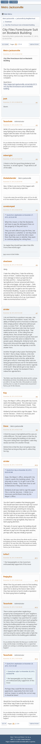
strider (6, 309)
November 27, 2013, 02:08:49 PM (12, 102)
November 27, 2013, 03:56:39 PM (12, 210)
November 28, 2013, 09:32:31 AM (12, 429)
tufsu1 (6, 554)
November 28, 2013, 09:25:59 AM (12, 396)
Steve (5, 426)
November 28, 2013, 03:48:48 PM (12, 558)
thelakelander (9, 178)
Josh (5, 98)
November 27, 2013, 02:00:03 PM (12, 54)
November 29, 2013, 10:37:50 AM (12, 658)
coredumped (9, 206)
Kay (5, 393)
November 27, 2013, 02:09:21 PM (12, 125)
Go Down (5, 44)
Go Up (4, 724)
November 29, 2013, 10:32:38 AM (12, 607)
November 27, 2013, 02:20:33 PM (12, 181)
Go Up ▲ (28, 737)
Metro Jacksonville (12, 7)
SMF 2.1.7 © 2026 (15, 739)
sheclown (7, 261)
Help (11, 737)
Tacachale (7, 121)
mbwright (7, 155)
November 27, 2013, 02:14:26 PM (12, 159)
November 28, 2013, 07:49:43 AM (12, 265)
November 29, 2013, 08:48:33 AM (12, 580)
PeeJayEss (7, 576)
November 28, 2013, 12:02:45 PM (12, 465)
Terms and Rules (19, 737)
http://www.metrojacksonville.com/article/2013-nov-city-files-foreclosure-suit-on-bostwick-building (20, 86)
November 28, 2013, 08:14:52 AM (12, 313)
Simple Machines (26, 739)
